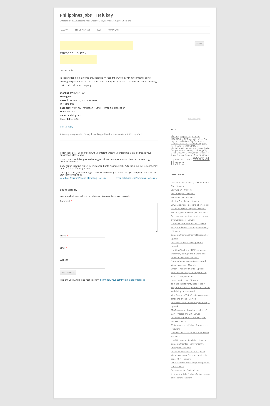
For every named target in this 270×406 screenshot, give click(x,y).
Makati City (183, 143)
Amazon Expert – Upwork (183, 193)
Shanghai (180, 155)
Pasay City (192, 150)
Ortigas (174, 150)
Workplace (113, 29)
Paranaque (183, 150)
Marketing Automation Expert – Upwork (189, 212)
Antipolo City (185, 136)
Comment (66, 200)
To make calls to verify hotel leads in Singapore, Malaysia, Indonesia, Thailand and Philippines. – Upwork (190, 287)
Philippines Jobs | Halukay (86, 15)
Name (64, 235)
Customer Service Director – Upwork (188, 351)
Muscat (189, 148)
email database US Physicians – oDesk (137, 177)
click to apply (66, 126)
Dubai (202, 141)
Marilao (196, 146)
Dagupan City (176, 141)
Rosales (200, 153)
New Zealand (198, 148)
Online (207, 148)
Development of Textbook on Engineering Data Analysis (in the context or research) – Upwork (190, 374)
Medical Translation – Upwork (185, 201)
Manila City (188, 146)
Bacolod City (179, 139)
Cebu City (202, 139)
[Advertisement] (96, 45)
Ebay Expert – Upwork (181, 189)
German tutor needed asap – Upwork (188, 223)
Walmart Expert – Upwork (183, 197)
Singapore (189, 155)
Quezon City (183, 152)
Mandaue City (176, 146)
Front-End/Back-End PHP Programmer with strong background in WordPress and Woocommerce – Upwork (189, 253)
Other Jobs (89, 134)
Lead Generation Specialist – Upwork (188, 340)
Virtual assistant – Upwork (183, 265)
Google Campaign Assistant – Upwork (188, 261)
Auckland (196, 136)
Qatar (173, 152)
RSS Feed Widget (194, 119)
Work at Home (112, 134)
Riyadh (193, 152)
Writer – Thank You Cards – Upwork (187, 268)
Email (63, 247)
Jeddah (174, 143)
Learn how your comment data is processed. (122, 279)
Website (64, 259)
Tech (99, 29)
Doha (197, 141)
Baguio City (192, 139)
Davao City (187, 141)
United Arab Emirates (183, 159)
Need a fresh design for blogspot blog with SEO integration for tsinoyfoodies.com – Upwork (189, 276)
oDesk (140, 134)
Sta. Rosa (199, 154)
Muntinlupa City (178, 148)
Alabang (175, 136)
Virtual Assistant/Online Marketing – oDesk (83, 177)
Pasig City (202, 150)
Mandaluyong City (198, 143)
